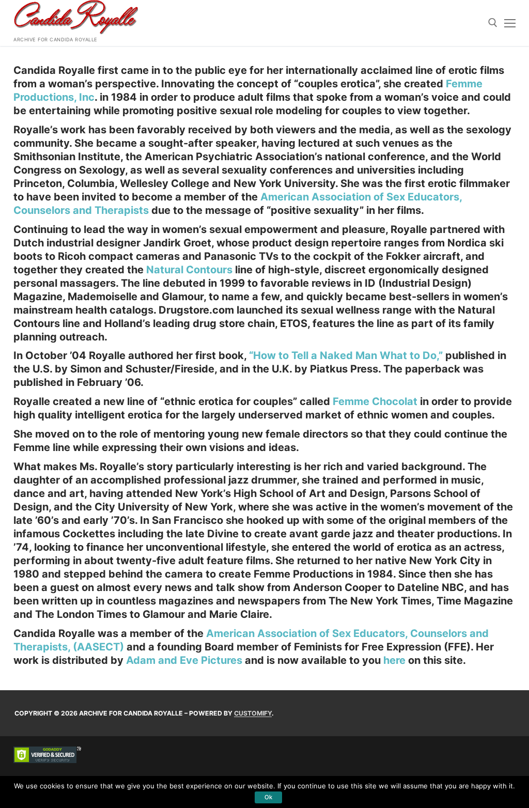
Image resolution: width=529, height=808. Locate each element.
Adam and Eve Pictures (184, 660)
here (395, 660)
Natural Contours (189, 269)
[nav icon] (510, 23)
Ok (268, 797)
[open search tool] (492, 22)
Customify (253, 713)
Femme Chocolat (375, 401)
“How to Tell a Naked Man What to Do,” (346, 355)
